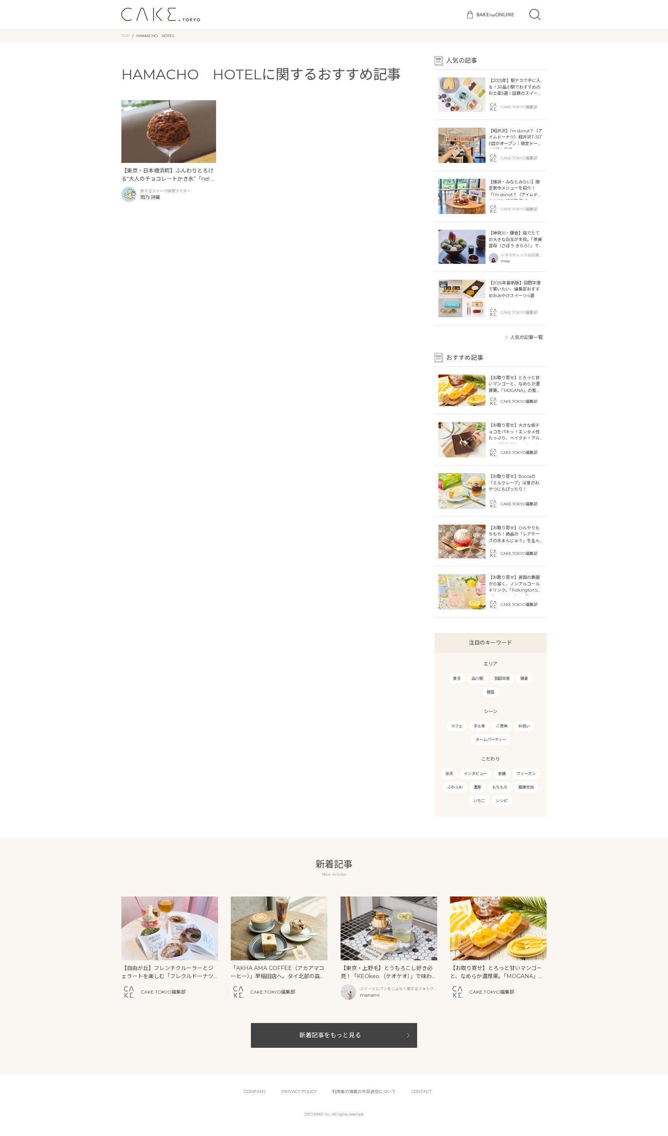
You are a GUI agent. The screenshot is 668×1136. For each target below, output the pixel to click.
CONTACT (421, 1091)
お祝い (524, 726)
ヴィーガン (526, 773)
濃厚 (477, 787)
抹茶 (449, 773)
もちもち (500, 787)
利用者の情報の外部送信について (364, 1091)
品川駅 (477, 678)
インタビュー (475, 773)
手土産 (479, 726)
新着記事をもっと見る (330, 1035)
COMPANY (255, 1091)
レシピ (502, 800)
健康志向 (526, 787)
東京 (457, 678)
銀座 (490, 692)
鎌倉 (524, 678)
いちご (479, 800)
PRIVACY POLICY (299, 1091)
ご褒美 (502, 726)
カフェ (457, 726)
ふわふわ (455, 787)
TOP (125, 35)
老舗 (502, 773)
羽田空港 (502, 678)
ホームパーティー (490, 739)
